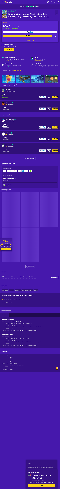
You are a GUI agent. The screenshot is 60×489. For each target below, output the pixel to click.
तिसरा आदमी (17, 208)
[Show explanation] (13, 104)
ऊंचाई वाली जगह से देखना (27, 208)
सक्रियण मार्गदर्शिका (38, 60)
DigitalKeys (8, 102)
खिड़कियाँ (11, 287)
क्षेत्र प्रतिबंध (7, 60)
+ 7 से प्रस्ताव (30, 40)
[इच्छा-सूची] (51, 2)
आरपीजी (36, 208)
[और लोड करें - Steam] (32, 58)
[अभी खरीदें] (30, 32)
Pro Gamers (8, 144)
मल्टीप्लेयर (11, 208)
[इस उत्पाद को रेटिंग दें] (6, 217)
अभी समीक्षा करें (54, 195)
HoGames (8, 133)
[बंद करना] (55, 471)
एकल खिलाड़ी (5, 208)
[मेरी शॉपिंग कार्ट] (55, 2)
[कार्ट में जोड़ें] (55, 36)
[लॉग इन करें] (58, 2)
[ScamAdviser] (9, 178)
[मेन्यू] (2, 2)
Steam (36, 59)
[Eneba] (8, 2)
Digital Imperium (9, 119)
